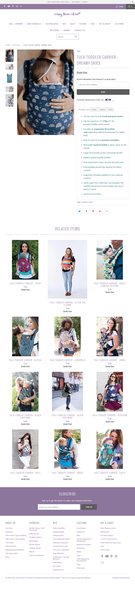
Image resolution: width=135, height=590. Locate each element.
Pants (79, 552)
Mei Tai (32, 552)
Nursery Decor (58, 570)
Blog (7, 557)
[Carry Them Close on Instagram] (17, 7)
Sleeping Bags (52, 23)
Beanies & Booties (84, 545)
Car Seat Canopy (106, 535)
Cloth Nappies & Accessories (83, 560)
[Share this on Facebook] (86, 211)
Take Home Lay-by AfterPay (16, 535)
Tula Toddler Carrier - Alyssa (25, 336)
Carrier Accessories (36, 555)
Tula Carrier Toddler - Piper (25, 260)
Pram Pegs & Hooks (108, 528)
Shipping (9, 532)
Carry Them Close (18, 578)
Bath (73, 23)
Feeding (83, 23)
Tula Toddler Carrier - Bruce (67, 449)
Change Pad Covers (60, 546)
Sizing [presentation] (94, 110)
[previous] (20, 92)
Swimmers (81, 568)
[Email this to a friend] (107, 211)
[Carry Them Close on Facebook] (4, 7)
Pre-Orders (10, 543)
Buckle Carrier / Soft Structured (36, 529)
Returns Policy (11, 546)
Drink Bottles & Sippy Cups (110, 543)
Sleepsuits (81, 532)
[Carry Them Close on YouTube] (8, 7)
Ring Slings (33, 541)
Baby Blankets (58, 553)
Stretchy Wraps (35, 548)
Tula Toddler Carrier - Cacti (109, 449)
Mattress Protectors (60, 543)
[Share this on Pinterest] (93, 211)
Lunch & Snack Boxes (108, 539)
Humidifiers (57, 562)
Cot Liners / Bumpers (61, 550)
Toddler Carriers (35, 537)
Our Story (9, 528)
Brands (67, 30)
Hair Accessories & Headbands (84, 540)
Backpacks (104, 532)
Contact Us (80, 30)
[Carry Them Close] (67, 14)
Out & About (105, 23)
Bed (65, 23)
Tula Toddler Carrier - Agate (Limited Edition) (109, 260)
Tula (78, 51)
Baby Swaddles (34, 23)
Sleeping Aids (58, 535)
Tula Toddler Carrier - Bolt (25, 449)
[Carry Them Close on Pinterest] (13, 7)
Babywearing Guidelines (15, 550)
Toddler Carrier (87, 202)
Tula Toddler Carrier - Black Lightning (25, 391)
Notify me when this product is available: (96, 79)
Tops (79, 555)
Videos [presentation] (102, 110)
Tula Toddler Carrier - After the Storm (67, 269)
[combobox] (68, 36)
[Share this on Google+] (100, 211)
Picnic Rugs (104, 550)
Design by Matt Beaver (120, 578)
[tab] (83, 109)
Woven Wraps (34, 545)
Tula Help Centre (12, 553)
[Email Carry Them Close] (21, 7)
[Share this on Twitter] (79, 211)
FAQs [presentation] (111, 110)
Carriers (19, 23)
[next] (71, 92)
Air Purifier (57, 566)
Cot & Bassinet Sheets (61, 539)
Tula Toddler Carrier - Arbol (109, 336)
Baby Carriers (34, 534)
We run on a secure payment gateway (76, 578)
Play (93, 23)
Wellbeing (55, 30)
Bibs (78, 535)
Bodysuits (80, 548)
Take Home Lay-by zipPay (15, 539)
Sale (11, 23)
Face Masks (81, 528)
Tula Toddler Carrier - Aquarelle (67, 336)
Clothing (119, 23)
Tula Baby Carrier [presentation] (84, 110)
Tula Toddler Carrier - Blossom (109, 391)
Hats (78, 564)
